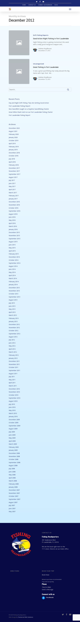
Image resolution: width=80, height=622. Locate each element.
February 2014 (14, 282)
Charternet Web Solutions (25, 617)
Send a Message (47, 589)
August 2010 (13, 401)
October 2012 (13, 331)
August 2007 (13, 502)
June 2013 (12, 306)
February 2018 (14, 165)
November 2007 (14, 493)
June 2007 (12, 508)
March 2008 (13, 481)
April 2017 (12, 189)
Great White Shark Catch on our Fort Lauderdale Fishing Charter (31, 112)
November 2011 (14, 364)
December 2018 (14, 153)
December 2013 (14, 288)
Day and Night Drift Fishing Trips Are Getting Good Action (29, 103)
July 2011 (12, 377)
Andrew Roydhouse (45, 49)
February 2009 (14, 447)
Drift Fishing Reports (40, 35)
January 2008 (13, 487)
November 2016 (14, 205)
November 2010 (14, 392)
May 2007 (12, 511)
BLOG (56, 5)
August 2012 (13, 337)
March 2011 (13, 386)
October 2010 (13, 395)
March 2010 (13, 413)
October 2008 (13, 459)
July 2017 (12, 180)
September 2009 (14, 426)
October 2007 (13, 496)
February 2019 (14, 147)
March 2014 (13, 278)
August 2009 (13, 429)
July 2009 (12, 432)
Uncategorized (38, 64)
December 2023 (14, 128)
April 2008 (12, 478)
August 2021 (13, 131)
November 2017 (14, 171)
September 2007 (14, 499)
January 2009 (13, 450)
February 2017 (14, 196)
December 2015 (14, 232)
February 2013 (14, 318)
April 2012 (12, 349)
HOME (24, 5)
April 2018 (12, 162)
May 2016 (12, 220)
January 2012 (13, 358)
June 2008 (12, 472)
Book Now (45, 575)
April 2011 (12, 383)
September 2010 (14, 398)
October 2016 (13, 208)
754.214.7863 (46, 587)
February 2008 (14, 484)
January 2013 (13, 321)
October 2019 (13, 140)
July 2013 (12, 303)
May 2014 (12, 272)
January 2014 (13, 285)
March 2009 (13, 444)
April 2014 (12, 275)
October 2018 (13, 156)
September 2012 (14, 334)
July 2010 (12, 404)
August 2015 (13, 242)
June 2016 (12, 217)
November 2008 (14, 456)
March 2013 (13, 315)
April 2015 (12, 251)
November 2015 (14, 235)
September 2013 (14, 297)
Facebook (50, 597)
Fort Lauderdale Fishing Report (19, 106)
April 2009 (12, 441)
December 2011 (14, 361)
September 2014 (14, 263)
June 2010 (12, 407)
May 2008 (12, 475)
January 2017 (13, 199)
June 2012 (12, 343)
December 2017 (14, 168)
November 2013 (14, 291)
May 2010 (12, 410)
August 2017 (13, 177)
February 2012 (14, 355)
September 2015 (14, 239)
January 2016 (13, 229)
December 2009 (14, 420)
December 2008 (14, 453)
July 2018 (12, 159)
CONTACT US (32, 5)
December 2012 (14, 324)
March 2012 (13, 352)
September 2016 (14, 211)
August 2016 (13, 214)
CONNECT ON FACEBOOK (45, 5)
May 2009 (12, 438)
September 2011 (14, 370)
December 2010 (14, 389)
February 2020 (14, 134)
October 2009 (13, 423)
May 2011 (12, 380)
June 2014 (12, 269)
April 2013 (12, 312)
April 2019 (12, 143)
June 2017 (12, 183)
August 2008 (13, 465)
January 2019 (13, 150)
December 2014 (14, 257)
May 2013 (12, 309)
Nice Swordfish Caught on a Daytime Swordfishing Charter (29, 109)
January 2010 (13, 416)
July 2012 (12, 340)
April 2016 (12, 223)
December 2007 (14, 490)
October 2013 (13, 294)
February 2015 (14, 254)
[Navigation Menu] (70, 9)
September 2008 (14, 462)
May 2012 (12, 346)
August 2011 (13, 374)
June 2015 (12, 245)
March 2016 (13, 226)
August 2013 (13, 300)
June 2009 (12, 435)
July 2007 (12, 505)
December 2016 (14, 202)
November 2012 (14, 328)
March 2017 (13, 193)
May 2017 (12, 186)
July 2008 (12, 469)
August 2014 (13, 266)
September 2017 (14, 174)
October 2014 (13, 260)
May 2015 (12, 248)
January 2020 (13, 137)
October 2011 (13, 367)
